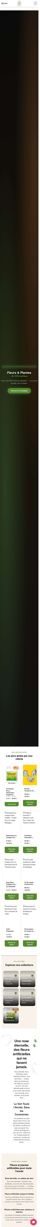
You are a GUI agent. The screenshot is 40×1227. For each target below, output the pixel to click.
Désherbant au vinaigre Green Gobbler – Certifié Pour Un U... (11, 837)
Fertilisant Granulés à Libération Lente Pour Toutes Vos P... (29, 837)
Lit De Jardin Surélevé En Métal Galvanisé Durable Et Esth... (29, 883)
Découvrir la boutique (19, 391)
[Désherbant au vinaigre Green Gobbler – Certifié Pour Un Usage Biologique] (12, 822)
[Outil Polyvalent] (12, 915)
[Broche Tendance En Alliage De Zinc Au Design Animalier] (30, 775)
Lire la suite (12, 804)
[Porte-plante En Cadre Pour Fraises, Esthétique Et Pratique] (30, 915)
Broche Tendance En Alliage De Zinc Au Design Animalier (29, 790)
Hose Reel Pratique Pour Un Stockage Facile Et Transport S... (11, 883)
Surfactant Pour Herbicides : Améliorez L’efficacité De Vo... (11, 790)
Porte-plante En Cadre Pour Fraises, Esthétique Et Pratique (29, 930)
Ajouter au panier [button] (11, 897)
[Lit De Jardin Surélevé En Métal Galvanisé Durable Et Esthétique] (30, 868)
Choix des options (29, 803)
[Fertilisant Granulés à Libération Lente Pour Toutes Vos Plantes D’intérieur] (30, 822)
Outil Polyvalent (10, 930)
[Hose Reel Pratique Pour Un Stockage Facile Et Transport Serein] (12, 868)
